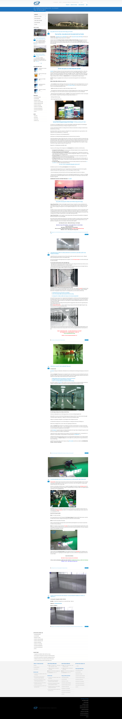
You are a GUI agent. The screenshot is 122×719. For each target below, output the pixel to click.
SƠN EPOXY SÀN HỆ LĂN (37, 642)
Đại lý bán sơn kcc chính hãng (61, 36)
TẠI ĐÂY (70, 178)
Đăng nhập (35, 115)
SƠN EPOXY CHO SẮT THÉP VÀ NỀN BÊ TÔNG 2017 (60, 366)
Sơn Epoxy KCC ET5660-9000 (42, 79)
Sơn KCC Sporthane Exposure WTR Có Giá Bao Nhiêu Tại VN (42, 660)
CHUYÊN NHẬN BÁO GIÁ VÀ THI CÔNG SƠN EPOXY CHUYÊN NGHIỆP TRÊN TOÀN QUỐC (68, 479)
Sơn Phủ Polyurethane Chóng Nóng (42, 85)
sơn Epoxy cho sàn (83, 486)
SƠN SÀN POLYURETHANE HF (38, 108)
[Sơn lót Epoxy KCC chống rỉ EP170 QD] (36, 70)
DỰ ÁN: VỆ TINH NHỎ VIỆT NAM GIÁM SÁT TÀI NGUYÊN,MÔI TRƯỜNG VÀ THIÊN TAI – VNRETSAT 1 (67, 596)
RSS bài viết (36, 117)
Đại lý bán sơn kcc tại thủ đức (73, 232)
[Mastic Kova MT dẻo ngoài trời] (36, 75)
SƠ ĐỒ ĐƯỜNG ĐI (36, 667)
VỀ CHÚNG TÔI (56, 2)
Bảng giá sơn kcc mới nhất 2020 (55, 232)
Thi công (65, 525)
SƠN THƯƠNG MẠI (81, 4)
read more (35, 43)
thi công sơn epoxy (67, 557)
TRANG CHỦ (67, 4)
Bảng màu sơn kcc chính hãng (64, 232)
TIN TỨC (35, 24)
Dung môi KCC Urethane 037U (42, 90)
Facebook (76, 665)
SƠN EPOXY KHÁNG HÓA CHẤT (38, 103)
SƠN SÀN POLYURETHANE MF (38, 109)
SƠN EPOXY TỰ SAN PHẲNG (38, 106)
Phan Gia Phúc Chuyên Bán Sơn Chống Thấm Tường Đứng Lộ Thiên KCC (44, 657)
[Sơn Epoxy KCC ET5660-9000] (36, 80)
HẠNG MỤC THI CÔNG (74, 4)
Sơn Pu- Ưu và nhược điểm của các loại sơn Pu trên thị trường (63, 293)
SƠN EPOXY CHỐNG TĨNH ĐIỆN (38, 101)
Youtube (78, 665)
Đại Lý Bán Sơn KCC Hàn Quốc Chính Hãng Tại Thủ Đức (61, 31)
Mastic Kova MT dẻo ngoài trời (42, 74)
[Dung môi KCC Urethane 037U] (36, 91)
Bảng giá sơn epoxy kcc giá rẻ (61, 626)
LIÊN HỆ (60, 2)
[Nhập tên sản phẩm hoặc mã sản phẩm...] (87, 2)
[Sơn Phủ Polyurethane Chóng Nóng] (36, 86)
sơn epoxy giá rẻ (79, 232)
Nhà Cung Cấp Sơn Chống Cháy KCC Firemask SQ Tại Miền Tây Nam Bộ (41, 53)
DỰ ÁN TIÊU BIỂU (37, 22)
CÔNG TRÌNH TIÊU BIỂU (38, 20)
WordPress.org (36, 120)
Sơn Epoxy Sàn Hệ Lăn (74, 626)
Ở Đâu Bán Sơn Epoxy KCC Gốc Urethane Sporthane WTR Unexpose (44, 658)
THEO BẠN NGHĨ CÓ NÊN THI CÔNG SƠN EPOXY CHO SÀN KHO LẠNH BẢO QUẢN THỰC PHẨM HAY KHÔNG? (68, 253)
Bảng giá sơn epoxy (54, 626)
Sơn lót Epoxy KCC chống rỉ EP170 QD (42, 69)
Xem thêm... (86, 234)
